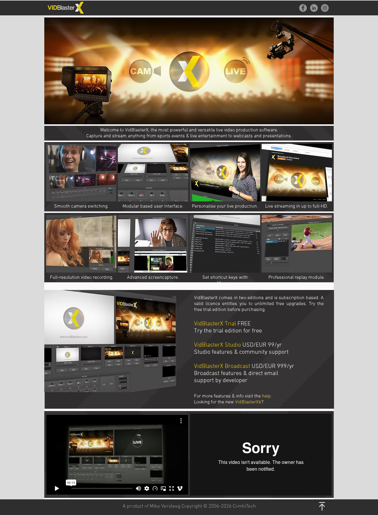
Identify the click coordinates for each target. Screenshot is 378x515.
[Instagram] (325, 8)
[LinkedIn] (314, 8)
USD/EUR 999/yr (273, 366)
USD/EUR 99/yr (262, 345)
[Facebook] (303, 8)
